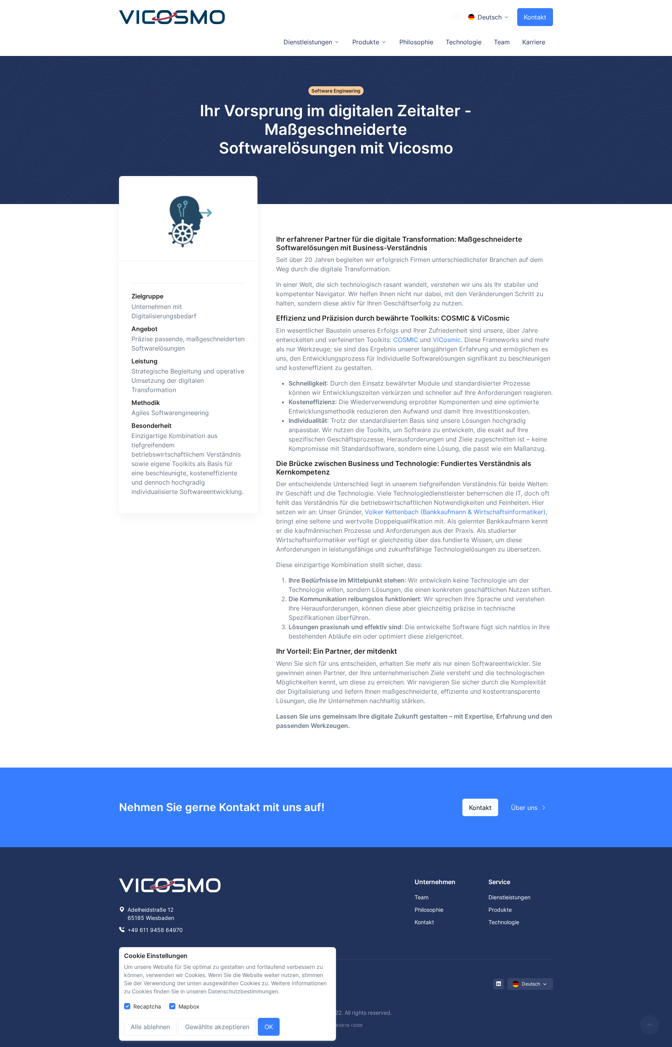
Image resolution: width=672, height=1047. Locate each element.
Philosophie (416, 42)
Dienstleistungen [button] (308, 42)
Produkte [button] (365, 42)
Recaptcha (147, 1006)
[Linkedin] (456, 17)
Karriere (533, 42)
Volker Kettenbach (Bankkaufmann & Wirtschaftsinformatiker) (455, 512)
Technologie (463, 42)
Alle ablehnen (150, 1027)
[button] (489, 17)
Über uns (525, 807)
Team (502, 42)
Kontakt (535, 17)
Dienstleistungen (509, 897)
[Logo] (172, 17)
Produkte (500, 909)
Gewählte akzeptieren (217, 1027)
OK (268, 1027)
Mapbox (189, 1006)
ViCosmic (447, 340)
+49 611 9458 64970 (154, 930)
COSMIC (405, 340)
